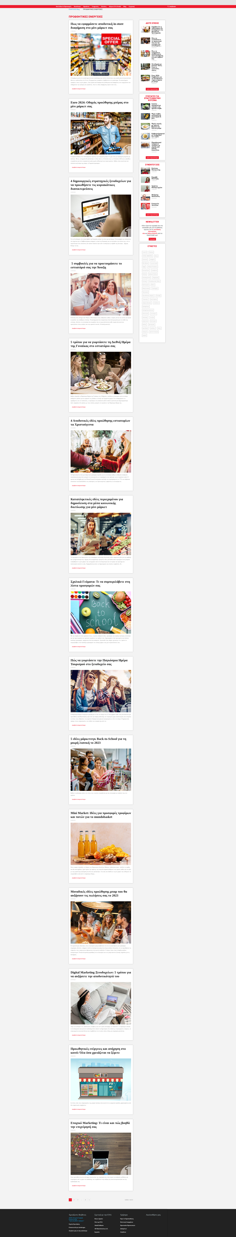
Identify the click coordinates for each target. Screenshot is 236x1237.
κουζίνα (152, 317)
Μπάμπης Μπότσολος (156, 195)
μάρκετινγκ (145, 321)
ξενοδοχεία (153, 321)
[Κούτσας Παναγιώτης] (145, 171)
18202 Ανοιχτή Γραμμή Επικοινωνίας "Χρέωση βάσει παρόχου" (76, 1219)
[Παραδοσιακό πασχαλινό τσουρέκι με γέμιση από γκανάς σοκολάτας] (145, 145)
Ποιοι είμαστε (98, 1218)
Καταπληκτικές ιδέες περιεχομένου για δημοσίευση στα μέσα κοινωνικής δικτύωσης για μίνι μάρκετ (97, 503)
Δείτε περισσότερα (152, 89)
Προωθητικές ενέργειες (148, 295)
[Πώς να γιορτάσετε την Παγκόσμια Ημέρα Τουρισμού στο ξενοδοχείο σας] (101, 691)
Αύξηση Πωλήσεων (152, 266)
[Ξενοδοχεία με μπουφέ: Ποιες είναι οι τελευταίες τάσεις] (145, 66)
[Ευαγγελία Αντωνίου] (145, 206)
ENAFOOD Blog (74, 9)
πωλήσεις (152, 328)
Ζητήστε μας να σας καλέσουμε (78, 1230)
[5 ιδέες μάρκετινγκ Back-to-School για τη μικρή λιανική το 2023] (101, 770)
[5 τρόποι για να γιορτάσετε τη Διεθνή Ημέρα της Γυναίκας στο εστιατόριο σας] (101, 373)
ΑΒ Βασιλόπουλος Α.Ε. (101, 1228)
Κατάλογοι (77, 6)
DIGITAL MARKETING (147, 256)
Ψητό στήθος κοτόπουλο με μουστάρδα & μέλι (156, 116)
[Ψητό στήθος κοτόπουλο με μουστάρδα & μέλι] (145, 116)
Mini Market (146, 263)
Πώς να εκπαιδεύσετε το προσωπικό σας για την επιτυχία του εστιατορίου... (157, 42)
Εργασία (96, 1232)
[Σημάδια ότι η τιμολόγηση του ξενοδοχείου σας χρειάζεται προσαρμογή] (145, 29)
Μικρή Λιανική (146, 288)
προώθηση (145, 328)
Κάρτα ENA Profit (115, 6)
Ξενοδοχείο (155, 288)
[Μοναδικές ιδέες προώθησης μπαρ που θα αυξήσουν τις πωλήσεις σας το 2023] (101, 922)
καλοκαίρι (145, 317)
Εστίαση (145, 281)
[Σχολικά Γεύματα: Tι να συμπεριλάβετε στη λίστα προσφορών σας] (101, 612)
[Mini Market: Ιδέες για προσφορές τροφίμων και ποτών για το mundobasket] (101, 844)
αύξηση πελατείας (147, 303)
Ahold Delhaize (99, 1225)
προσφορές (152, 324)
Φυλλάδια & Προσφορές (63, 6)
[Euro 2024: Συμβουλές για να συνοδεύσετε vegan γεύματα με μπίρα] (145, 78)
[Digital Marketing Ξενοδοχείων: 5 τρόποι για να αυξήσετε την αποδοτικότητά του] (101, 1003)
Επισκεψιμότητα (146, 277)
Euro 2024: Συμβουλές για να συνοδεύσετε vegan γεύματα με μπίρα (157, 78)
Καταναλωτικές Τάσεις (154, 281)
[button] (168, 6)
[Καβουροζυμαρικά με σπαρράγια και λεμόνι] (145, 136)
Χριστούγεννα (153, 299)
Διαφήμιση (154, 270)
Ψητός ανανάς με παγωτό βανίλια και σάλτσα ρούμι (157, 126)
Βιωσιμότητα (146, 270)
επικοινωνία (145, 313)
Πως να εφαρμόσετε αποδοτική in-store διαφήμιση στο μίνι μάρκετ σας (157, 55)
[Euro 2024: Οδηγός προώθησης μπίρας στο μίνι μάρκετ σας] (101, 133)
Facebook (145, 259)
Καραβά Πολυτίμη (155, 177)
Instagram (152, 259)
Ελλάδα (144, 274)
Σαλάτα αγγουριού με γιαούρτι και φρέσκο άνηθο (157, 106)
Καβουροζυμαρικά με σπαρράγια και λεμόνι (158, 135)
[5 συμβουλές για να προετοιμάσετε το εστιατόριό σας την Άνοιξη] (101, 294)
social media (154, 263)
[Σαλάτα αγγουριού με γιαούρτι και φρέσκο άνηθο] (145, 106)
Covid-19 (145, 252)
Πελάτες (103, 6)
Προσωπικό (145, 292)
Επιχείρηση (155, 277)
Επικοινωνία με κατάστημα (77, 1227)
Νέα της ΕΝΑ (98, 1222)
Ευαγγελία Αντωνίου (155, 204)
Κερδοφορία (146, 284)
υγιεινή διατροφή (153, 331)
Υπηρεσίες (95, 6)
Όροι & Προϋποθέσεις (127, 1218)
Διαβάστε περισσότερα (78, 88)
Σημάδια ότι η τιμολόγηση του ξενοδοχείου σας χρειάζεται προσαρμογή (157, 30)
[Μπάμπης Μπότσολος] (145, 197)
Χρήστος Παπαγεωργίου (157, 186)
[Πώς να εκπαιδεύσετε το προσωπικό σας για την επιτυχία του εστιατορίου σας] (145, 40)
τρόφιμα (145, 331)
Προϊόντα (86, 6)
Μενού (153, 284)
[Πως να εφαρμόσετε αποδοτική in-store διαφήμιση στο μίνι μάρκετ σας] (101, 55)
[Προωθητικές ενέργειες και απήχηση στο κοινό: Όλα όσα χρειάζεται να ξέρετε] (101, 1079)
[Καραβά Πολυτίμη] (145, 179)
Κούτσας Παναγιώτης (156, 169)
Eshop (156, 256)
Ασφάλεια (123, 1232)
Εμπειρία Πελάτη (153, 274)
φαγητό (144, 335)
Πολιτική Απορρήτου (126, 1222)
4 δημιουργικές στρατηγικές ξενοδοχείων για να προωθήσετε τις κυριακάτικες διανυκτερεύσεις (101, 184)
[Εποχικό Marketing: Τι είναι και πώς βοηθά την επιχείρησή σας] (101, 1154)
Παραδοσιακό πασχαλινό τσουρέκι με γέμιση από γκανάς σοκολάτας (156, 146)
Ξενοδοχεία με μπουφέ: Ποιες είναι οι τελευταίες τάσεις (157, 67)
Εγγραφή (132, 6)
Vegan (144, 266)
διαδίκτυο (156, 303)
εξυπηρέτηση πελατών (148, 310)
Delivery (151, 252)
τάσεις (159, 328)
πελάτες (144, 324)
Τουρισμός (145, 299)
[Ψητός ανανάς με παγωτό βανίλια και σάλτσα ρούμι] (145, 126)
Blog (124, 6)
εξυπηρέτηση (146, 306)
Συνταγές (158, 295)
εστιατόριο (153, 313)
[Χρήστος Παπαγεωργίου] (145, 188)
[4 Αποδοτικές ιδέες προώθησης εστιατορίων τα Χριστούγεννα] (101, 451)
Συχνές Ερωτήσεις (74, 1224)
